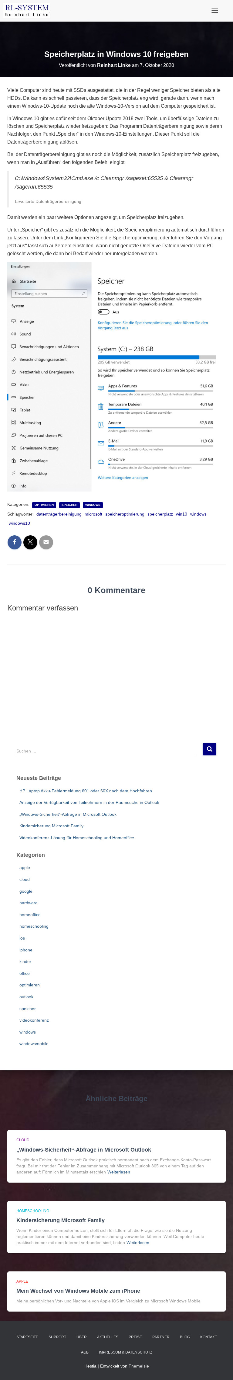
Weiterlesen (118, 1172)
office (24, 973)
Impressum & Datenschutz (125, 1352)
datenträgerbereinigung (59, 514)
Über (81, 1337)
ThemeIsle (139, 1366)
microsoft (93, 514)
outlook (26, 996)
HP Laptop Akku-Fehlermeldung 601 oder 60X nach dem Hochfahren (85, 790)
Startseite (27, 1337)
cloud (24, 879)
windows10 (19, 523)
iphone (25, 949)
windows (92, 504)
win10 (181, 514)
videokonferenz (34, 1020)
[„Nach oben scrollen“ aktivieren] (221, 1367)
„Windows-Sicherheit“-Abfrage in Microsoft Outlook (67, 814)
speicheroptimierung (124, 514)
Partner (161, 1337)
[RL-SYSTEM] (29, 10)
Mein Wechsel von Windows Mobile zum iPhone (78, 1291)
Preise (135, 1337)
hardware (28, 902)
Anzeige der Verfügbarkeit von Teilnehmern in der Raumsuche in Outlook (89, 802)
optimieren (44, 504)
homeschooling (34, 926)
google (25, 891)
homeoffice (30, 914)
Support (57, 1337)
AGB (85, 1352)
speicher (69, 504)
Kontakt (208, 1337)
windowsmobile (34, 1043)
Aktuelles (107, 1337)
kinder (25, 961)
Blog (185, 1337)
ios (22, 938)
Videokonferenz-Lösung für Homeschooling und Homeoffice (76, 837)
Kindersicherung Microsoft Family (51, 825)
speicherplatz (160, 514)
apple (24, 867)
